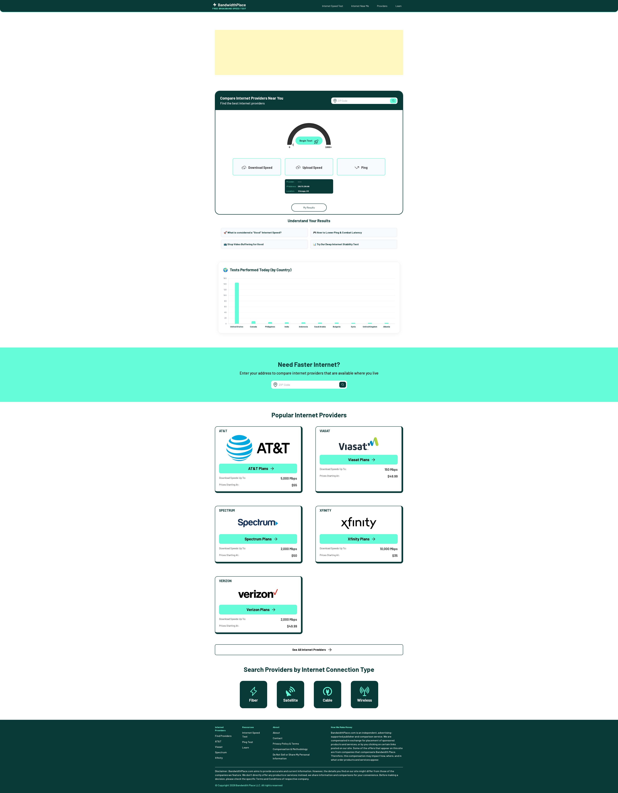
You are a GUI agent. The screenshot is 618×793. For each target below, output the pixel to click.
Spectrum (221, 752)
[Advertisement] (309, 52)
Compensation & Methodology (290, 749)
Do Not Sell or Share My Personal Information (291, 756)
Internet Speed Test (332, 5)
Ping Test (247, 741)
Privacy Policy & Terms (286, 743)
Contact (277, 738)
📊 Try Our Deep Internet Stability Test (336, 244)
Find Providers (223, 735)
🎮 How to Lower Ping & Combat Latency (337, 232)
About (276, 732)
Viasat (219, 746)
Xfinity (219, 757)
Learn (398, 5)
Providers (382, 5)
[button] (393, 100)
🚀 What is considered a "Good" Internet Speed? (252, 232)
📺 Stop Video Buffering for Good (243, 244)
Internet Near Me (360, 5)
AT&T (218, 741)
